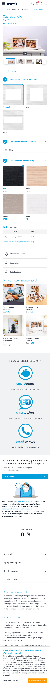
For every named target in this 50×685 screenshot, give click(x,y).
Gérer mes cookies (10, 680)
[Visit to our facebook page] (22, 534)
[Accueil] (3, 9)
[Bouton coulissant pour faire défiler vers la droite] (44, 61)
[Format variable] (13, 294)
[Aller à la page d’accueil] (14, 3)
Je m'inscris (9, 477)
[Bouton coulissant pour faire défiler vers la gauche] (6, 61)
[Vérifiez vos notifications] (41, 3)
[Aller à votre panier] (46, 3)
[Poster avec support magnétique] (13, 325)
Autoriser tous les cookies (37, 680)
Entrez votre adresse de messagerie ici (19, 468)
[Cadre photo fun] (36, 325)
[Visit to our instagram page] (27, 534)
